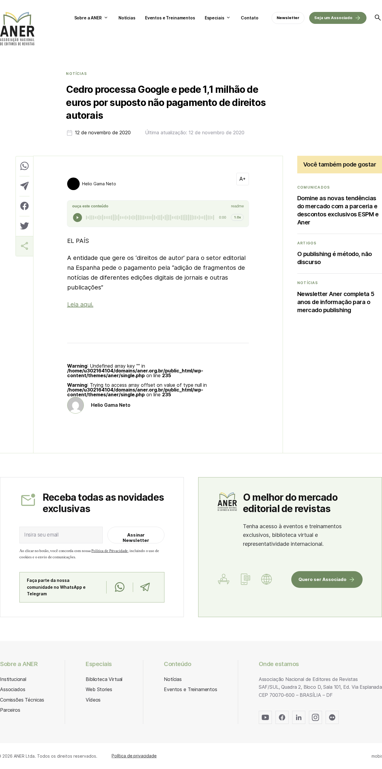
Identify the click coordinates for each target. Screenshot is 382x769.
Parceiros (10, 710)
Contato (249, 17)
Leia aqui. (80, 304)
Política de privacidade (134, 755)
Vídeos (93, 700)
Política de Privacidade (109, 550)
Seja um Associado (333, 17)
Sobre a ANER (88, 17)
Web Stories (99, 689)
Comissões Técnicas (22, 700)
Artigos (306, 243)
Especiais (214, 17)
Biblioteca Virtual (104, 679)
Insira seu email (41, 535)
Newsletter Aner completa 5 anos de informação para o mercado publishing (336, 302)
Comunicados (313, 187)
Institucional (13, 679)
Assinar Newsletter (136, 537)
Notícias (126, 17)
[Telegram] (145, 587)
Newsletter (288, 17)
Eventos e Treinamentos (170, 17)
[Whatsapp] (119, 587)
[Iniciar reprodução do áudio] (77, 217)
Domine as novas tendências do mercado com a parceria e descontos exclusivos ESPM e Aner (338, 210)
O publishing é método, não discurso (334, 258)
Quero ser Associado (322, 579)
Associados (12, 689)
